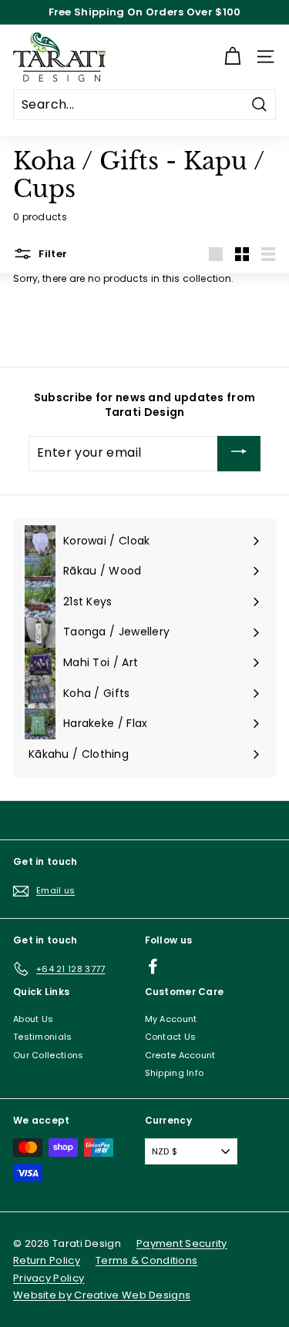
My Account (171, 1019)
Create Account (180, 1055)
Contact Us (171, 1036)
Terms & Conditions (146, 1260)
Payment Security (181, 1243)
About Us (33, 1019)
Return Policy (46, 1260)
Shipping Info (174, 1073)
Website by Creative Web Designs (101, 1295)
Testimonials (42, 1036)
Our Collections (48, 1055)
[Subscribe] (238, 453)
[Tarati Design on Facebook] (153, 966)
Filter (51, 253)
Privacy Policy (48, 1278)
